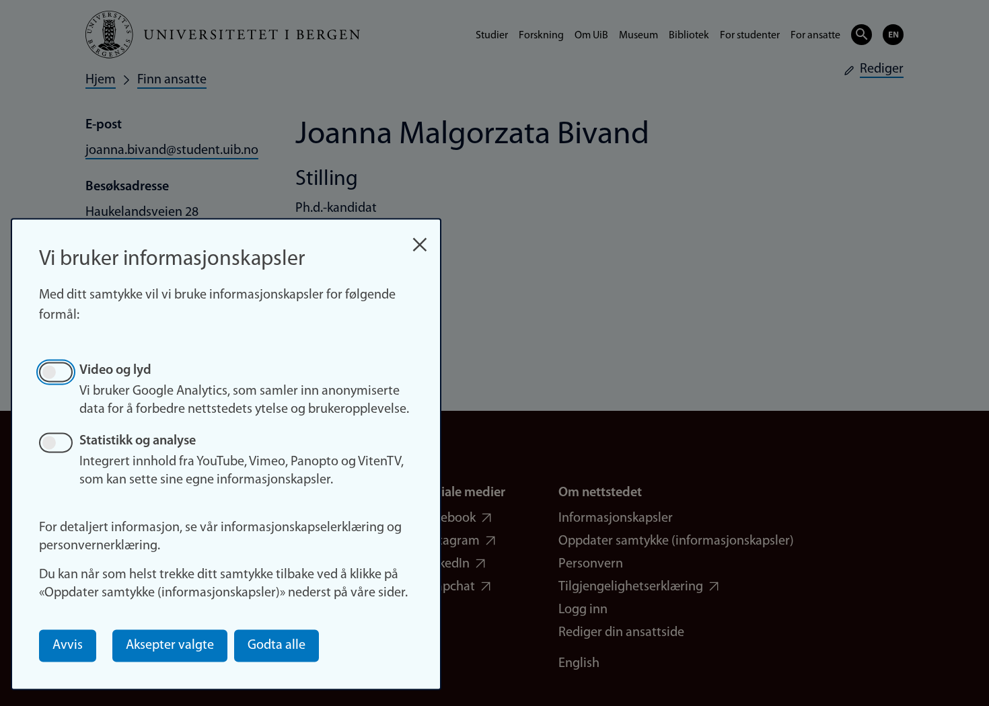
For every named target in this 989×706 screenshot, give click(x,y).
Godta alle (276, 645)
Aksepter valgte (170, 645)
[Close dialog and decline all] (420, 237)
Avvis (67, 645)
